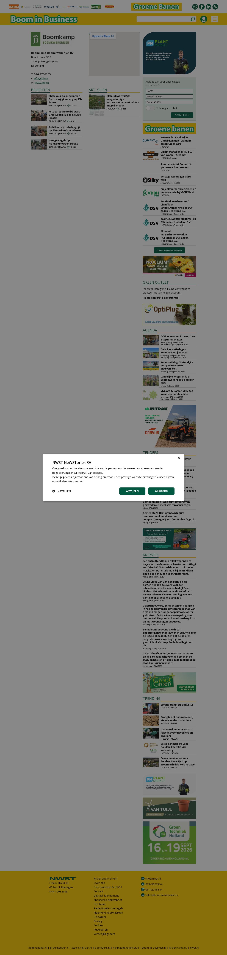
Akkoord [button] (161, 491)
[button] (61, 491)
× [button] (178, 458)
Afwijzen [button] (132, 491)
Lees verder (75, 481)
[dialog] (113, 477)
